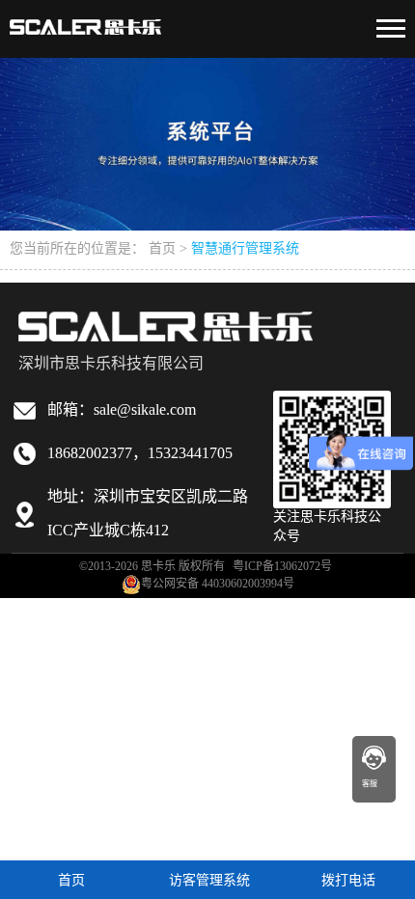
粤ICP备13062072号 (282, 566)
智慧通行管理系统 (245, 249)
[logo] (85, 20)
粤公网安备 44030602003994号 (217, 584)
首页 (162, 249)
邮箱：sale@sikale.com (121, 410)
